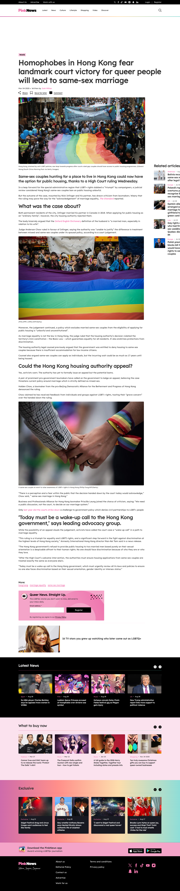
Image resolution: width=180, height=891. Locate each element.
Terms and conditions (101, 861)
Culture (63, 10)
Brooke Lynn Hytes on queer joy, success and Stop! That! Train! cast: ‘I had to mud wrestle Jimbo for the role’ (144, 826)
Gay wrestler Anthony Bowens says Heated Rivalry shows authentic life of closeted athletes (70, 826)
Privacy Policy (60, 617)
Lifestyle (73, 10)
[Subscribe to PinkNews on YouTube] (148, 866)
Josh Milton (47, 88)
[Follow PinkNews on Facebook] (136, 866)
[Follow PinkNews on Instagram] (153, 866)
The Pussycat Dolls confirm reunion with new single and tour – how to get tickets (69, 762)
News (53, 10)
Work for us (61, 883)
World (22, 55)
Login (147, 2)
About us (60, 861)
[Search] (160, 10)
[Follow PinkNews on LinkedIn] (137, 2)
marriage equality (38, 585)
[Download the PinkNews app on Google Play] (154, 850)
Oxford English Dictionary (67, 221)
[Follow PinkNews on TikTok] (142, 866)
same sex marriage (56, 585)
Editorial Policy (63, 867)
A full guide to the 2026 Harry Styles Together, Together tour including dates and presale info (108, 762)
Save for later (41, 93)
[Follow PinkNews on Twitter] (130, 866)
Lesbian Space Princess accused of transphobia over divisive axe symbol (71, 702)
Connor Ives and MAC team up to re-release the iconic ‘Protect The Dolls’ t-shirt (35, 762)
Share (25, 93)
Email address (39, 606)
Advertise (34, 2)
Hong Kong (23, 585)
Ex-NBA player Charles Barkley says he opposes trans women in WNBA (35, 702)
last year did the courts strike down (42, 510)
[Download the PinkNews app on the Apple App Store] (136, 850)
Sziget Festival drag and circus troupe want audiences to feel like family (35, 825)
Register (158, 2)
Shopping (85, 10)
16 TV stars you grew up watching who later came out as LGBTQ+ (101, 638)
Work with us (49, 2)
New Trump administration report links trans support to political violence (142, 702)
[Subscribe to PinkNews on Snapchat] (130, 872)
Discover (105, 10)
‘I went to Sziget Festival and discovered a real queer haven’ (108, 824)
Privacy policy (97, 867)
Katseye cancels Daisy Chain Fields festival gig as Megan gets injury (106, 702)
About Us (22, 2)
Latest (44, 10)
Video (95, 10)
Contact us (61, 872)
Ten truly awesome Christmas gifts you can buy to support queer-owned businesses (143, 762)
